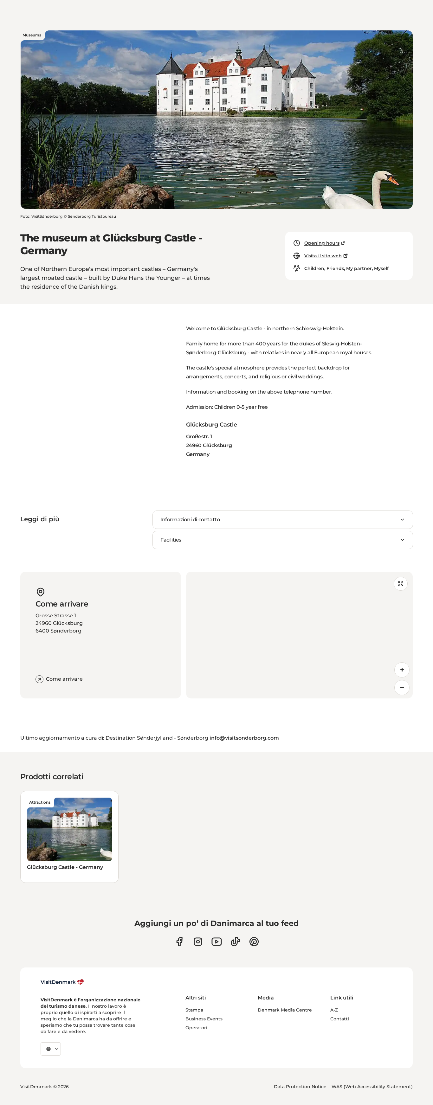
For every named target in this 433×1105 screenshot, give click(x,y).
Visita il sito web (323, 256)
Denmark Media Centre (285, 1010)
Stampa (194, 1010)
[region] (299, 635)
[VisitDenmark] (62, 982)
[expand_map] (401, 584)
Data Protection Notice (300, 1086)
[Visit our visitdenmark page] (216, 941)
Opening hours (321, 243)
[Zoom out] (402, 687)
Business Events (204, 1019)
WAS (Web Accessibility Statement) (372, 1086)
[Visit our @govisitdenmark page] (235, 941)
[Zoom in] (402, 670)
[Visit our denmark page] (179, 941)
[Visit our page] (198, 941)
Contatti (339, 1019)
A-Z (334, 1010)
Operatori (196, 1028)
